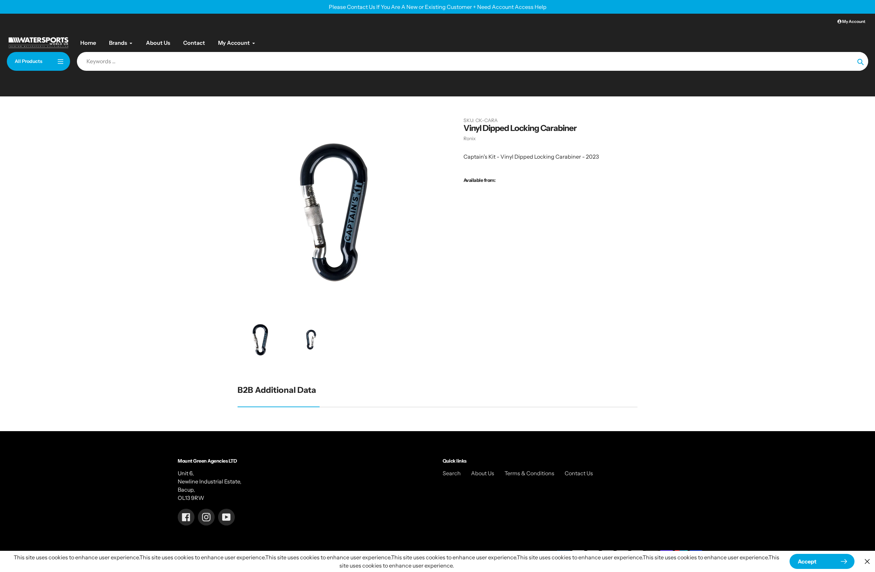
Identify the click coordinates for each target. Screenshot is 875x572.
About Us (482, 473)
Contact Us (579, 473)
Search (452, 473)
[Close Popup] (867, 561)
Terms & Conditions (529, 473)
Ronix (469, 138)
